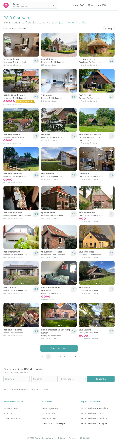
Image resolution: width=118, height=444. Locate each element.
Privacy (61, 438)
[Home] (5, 389)
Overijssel (58, 22)
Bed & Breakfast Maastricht (94, 418)
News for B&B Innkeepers (54, 423)
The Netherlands (75, 22)
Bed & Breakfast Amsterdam (94, 408)
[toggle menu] (111, 5)
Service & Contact (11, 408)
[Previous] (7, 44)
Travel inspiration (11, 418)
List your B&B (48, 413)
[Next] (35, 44)
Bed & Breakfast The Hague (94, 423)
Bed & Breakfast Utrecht (92, 413)
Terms (72, 438)
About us (7, 413)
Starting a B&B (49, 418)
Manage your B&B (50, 408)
